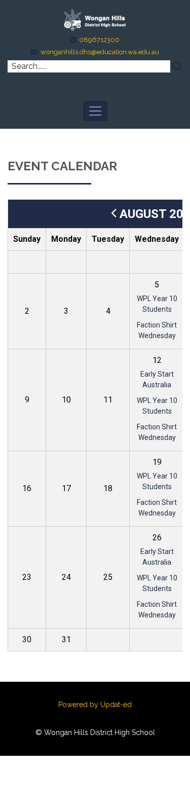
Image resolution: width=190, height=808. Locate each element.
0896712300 (99, 40)
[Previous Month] (114, 214)
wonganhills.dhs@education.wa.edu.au (100, 52)
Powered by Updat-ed (95, 705)
